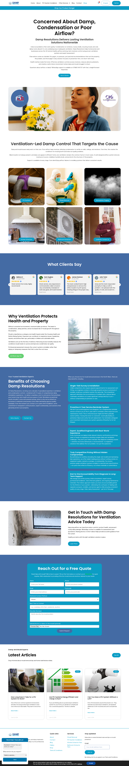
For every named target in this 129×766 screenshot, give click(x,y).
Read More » (14, 710)
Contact (79, 3)
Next (15, 759)
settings (79, 764)
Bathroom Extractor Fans (73, 746)
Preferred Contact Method (38, 596)
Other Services (63, 3)
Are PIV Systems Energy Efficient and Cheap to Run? (63, 698)
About (39, 3)
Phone (67, 581)
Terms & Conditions (56, 750)
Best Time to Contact (37, 603)
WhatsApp (88, 574)
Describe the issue (36, 611)
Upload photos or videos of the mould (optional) (45, 623)
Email (31, 588)
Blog (73, 3)
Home (33, 3)
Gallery (52, 745)
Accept (91, 763)
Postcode (68, 588)
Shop (85, 3)
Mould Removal (72, 737)
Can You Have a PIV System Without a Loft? (103, 698)
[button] (119, 284)
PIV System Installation (49, 3)
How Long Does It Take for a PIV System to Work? (23, 698)
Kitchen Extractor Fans (74, 742)
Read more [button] (42, 292)
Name (32, 581)
